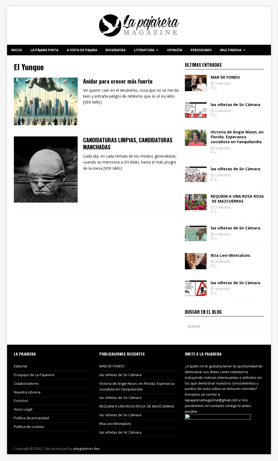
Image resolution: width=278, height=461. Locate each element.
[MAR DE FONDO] (196, 88)
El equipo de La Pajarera (34, 374)
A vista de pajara (82, 50)
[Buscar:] (224, 326)
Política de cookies (29, 426)
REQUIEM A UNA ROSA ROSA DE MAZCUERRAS (237, 199)
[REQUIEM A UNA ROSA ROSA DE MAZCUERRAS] (196, 206)
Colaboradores (26, 383)
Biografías (115, 50)
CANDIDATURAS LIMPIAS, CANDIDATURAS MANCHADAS (127, 143)
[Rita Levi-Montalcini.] (196, 266)
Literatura (144, 50)
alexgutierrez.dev (86, 448)
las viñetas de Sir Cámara (235, 104)
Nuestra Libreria (27, 392)
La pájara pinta (44, 50)
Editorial (20, 366)
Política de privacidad (31, 417)
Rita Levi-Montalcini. (231, 255)
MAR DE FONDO (225, 77)
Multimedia (230, 50)
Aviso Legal (23, 409)
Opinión (174, 50)
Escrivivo (21, 400)
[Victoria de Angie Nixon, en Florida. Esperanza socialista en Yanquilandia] (196, 142)
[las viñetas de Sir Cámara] (196, 115)
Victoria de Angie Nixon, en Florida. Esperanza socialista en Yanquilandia (237, 136)
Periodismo (201, 50)
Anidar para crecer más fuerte (118, 81)
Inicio (16, 50)
